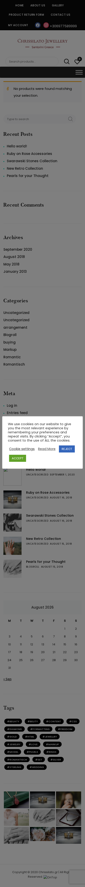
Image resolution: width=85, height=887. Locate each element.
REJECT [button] (67, 449)
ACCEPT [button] (17, 458)
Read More (47, 449)
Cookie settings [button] (22, 449)
